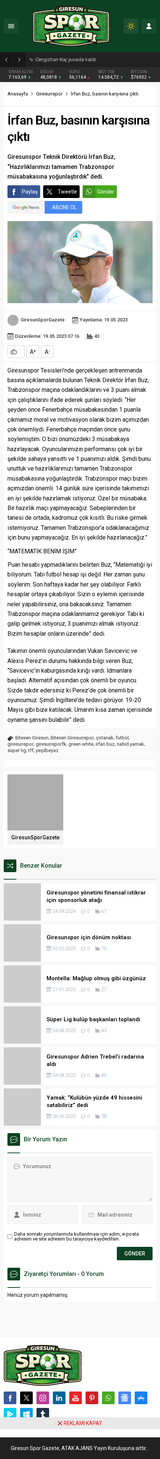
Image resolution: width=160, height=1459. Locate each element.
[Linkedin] (59, 1398)
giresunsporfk (51, 744)
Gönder (105, 192)
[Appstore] (141, 1398)
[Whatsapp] (108, 1398)
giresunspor (20, 744)
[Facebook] (10, 1398)
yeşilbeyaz (47, 750)
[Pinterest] (92, 1398)
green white (80, 744)
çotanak (104, 737)
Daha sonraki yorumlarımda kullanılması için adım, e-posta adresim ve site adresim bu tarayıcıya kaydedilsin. (76, 1236)
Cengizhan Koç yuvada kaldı (65, 59)
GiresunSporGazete (42, 320)
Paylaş (30, 192)
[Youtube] (75, 1398)
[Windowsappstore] (26, 1414)
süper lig (16, 750)
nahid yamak (130, 744)
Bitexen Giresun (31, 737)
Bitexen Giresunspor (72, 737)
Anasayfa (17, 94)
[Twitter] (26, 1398)
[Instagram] (42, 1398)
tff (30, 750)
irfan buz (105, 744)
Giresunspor (49, 94)
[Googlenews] (124, 1398)
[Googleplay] (10, 1414)
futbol (122, 737)
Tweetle (67, 192)
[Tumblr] (42, 1414)
